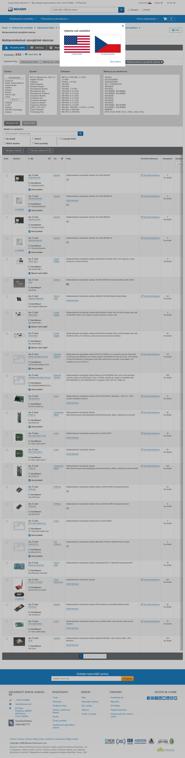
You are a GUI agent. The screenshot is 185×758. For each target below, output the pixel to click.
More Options (115, 62)
